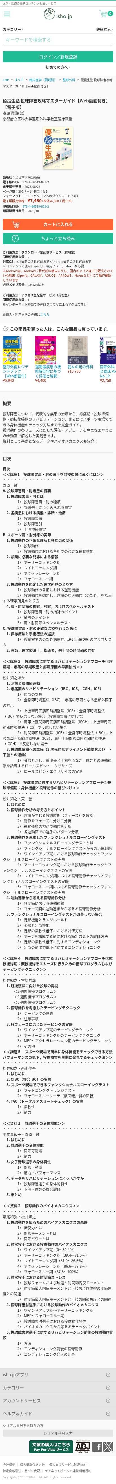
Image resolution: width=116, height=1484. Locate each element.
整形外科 (69, 80)
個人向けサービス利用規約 (67, 1464)
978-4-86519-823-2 (36, 206)
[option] (16, 359)
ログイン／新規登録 (58, 57)
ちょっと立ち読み (58, 238)
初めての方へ (57, 67)
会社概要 (9, 1464)
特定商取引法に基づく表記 (21, 1470)
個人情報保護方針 (32, 1464)
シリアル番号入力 (58, 1433)
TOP (6, 80)
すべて (19, 80)
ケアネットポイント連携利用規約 (68, 1470)
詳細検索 (104, 29)
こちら (44, 314)
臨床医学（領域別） (43, 80)
